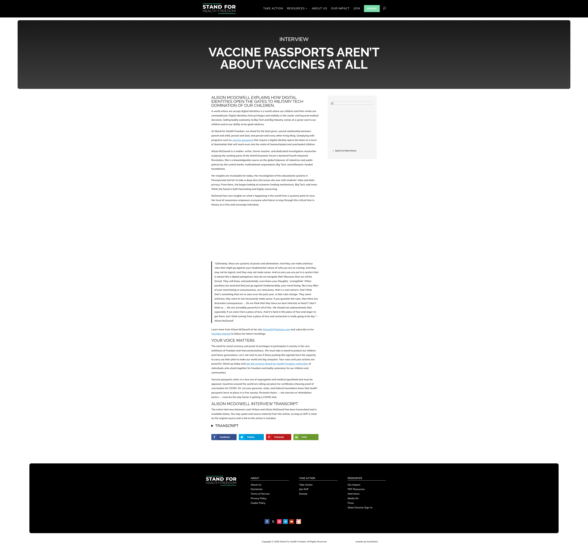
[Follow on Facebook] (267, 521)
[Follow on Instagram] (279, 521)
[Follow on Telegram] (285, 521)
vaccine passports (242, 140)
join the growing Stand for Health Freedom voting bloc (277, 363)
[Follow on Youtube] (291, 521)
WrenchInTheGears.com (276, 329)
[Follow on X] (273, 521)
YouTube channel (221, 333)
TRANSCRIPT (227, 425)
